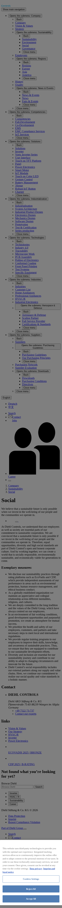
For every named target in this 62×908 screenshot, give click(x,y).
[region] (31, 872)
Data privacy (36, 868)
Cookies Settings (31, 879)
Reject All (31, 889)
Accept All (31, 898)
